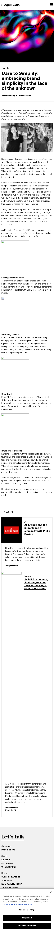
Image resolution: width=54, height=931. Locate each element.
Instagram (7, 863)
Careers (6, 846)
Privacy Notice (25, 904)
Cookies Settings (26, 910)
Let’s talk (12, 837)
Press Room (8, 850)
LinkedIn (5, 860)
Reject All (27, 918)
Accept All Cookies (27, 926)
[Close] (51, 892)
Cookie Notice (10, 904)
